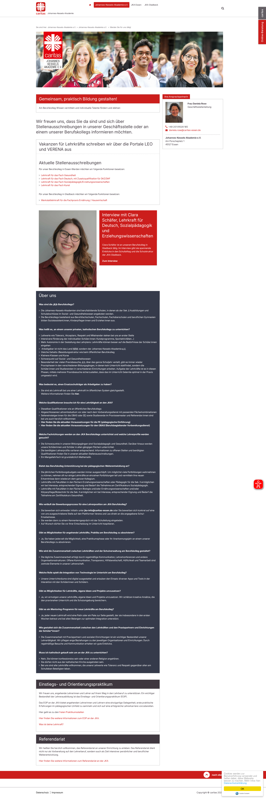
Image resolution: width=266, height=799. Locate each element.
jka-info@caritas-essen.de (98, 510)
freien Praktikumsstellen (71, 712)
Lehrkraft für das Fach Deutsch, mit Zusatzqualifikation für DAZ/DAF (75, 178)
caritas (262, 13)
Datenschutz (42, 792)
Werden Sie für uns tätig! (120, 27)
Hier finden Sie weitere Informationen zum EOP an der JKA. (69, 718)
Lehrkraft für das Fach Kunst (55, 185)
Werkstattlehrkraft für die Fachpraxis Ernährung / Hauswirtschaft (74, 200)
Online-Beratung (262, 32)
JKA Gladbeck (151, 4)
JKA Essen (136, 4)
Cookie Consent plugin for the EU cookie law (242, 793)
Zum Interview (109, 260)
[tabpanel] (129, 59)
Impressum (57, 792)
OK (242, 788)
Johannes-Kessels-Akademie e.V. (91, 13)
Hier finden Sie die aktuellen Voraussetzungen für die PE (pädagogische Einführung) (85, 422)
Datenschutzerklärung (235, 783)
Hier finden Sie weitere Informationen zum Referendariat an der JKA (73, 760)
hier (77, 393)
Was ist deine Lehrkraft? (51, 724)
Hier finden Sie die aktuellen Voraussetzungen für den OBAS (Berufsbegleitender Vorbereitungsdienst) (95, 425)
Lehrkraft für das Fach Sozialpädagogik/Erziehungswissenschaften (75, 181)
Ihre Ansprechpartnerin (176, 96)
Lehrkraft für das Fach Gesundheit (58, 175)
